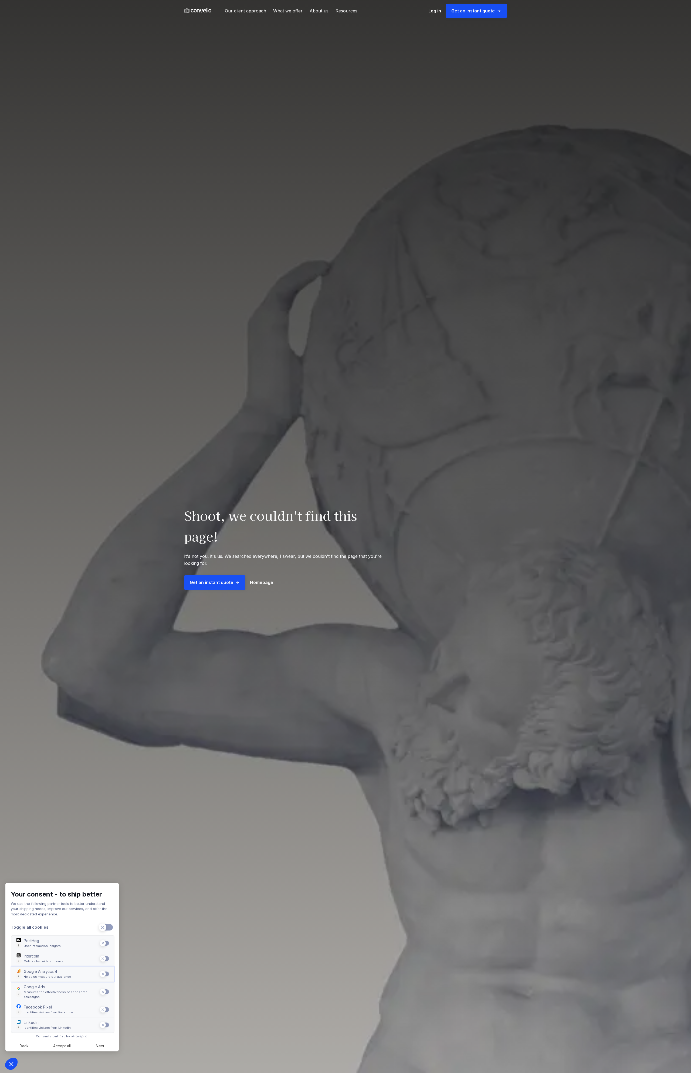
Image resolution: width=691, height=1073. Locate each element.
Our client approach (245, 10)
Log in (434, 10)
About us (319, 10)
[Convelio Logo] (198, 11)
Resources (346, 10)
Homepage (261, 582)
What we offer (288, 10)
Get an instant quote (473, 10)
